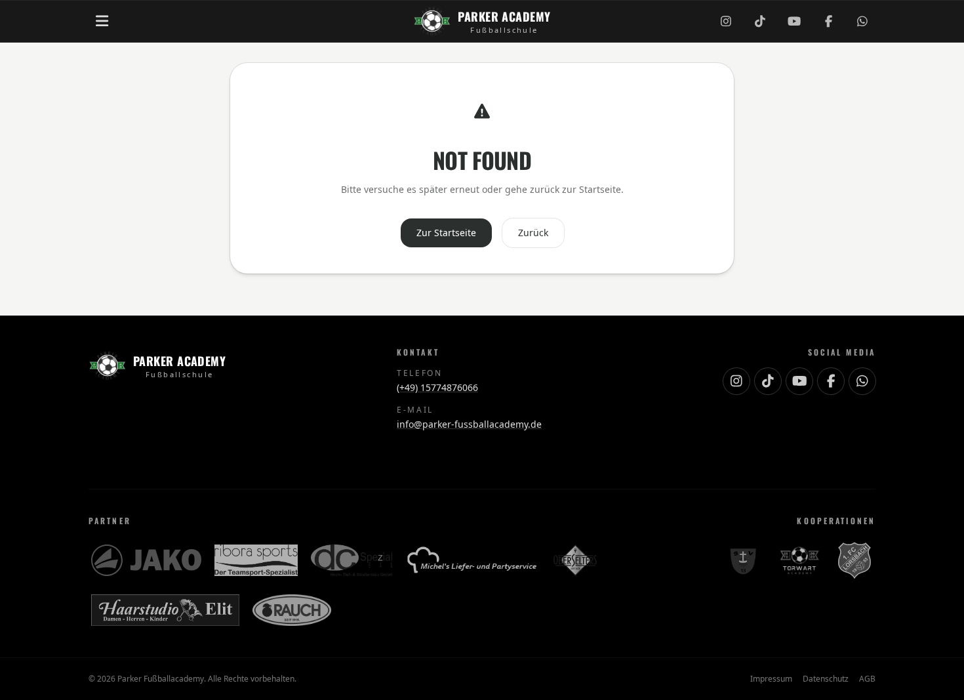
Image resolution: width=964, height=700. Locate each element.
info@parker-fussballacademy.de (469, 424)
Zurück (533, 232)
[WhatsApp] (862, 21)
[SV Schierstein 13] (743, 560)
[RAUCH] (292, 610)
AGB (867, 679)
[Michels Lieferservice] (473, 560)
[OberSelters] (575, 560)
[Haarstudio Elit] (165, 610)
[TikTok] (760, 21)
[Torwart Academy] (798, 560)
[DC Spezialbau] (351, 560)
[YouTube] (794, 21)
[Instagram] (726, 21)
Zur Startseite (446, 232)
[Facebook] (828, 21)
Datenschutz (826, 679)
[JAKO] (146, 560)
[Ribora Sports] (256, 560)
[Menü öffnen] (102, 21)
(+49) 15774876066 (437, 387)
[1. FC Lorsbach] (854, 560)
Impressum (771, 679)
